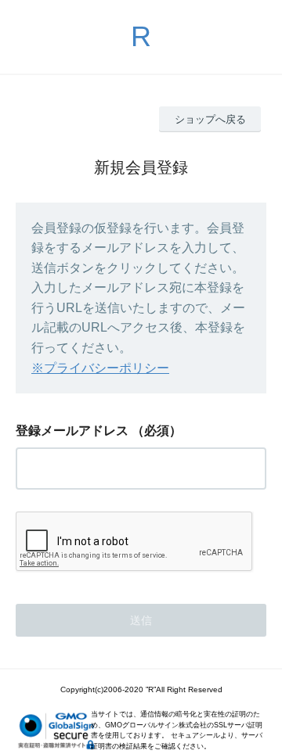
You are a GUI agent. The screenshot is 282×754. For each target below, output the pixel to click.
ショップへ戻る (210, 119)
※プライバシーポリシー (100, 368)
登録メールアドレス (72, 430)
